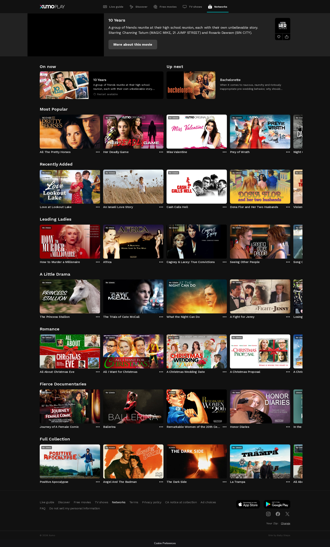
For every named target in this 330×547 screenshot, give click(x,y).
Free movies (168, 6)
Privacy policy (151, 502)
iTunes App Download (248, 505)
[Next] (290, 130)
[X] (287, 514)
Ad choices (208, 502)
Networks (220, 6)
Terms (133, 502)
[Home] (52, 6)
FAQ (42, 508)
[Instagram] (268, 514)
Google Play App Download (277, 505)
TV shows (195, 6)
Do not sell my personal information (74, 508)
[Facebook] (278, 514)
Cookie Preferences (165, 543)
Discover (141, 6)
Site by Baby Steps (279, 535)
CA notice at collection (181, 502)
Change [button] (285, 523)
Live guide (116, 6)
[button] (132, 44)
